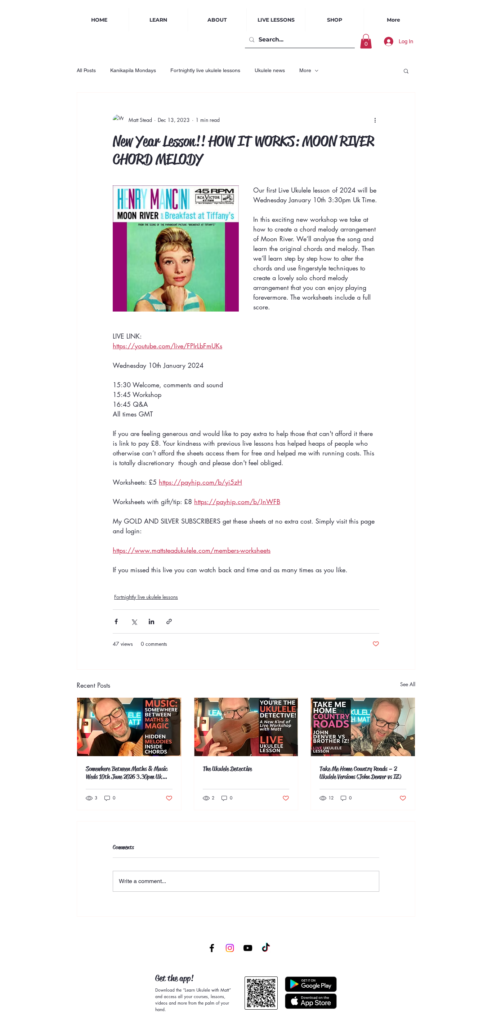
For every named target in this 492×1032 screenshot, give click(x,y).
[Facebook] (211, 948)
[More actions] (375, 120)
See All (407, 684)
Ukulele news (270, 70)
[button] (276, 19)
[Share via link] (169, 621)
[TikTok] (265, 948)
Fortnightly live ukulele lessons (205, 70)
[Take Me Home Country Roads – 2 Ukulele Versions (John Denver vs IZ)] (363, 727)
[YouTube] (247, 948)
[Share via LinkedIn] (151, 621)
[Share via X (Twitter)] (133, 621)
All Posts (86, 70)
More (305, 70)
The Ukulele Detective (227, 769)
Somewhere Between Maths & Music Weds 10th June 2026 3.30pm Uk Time (126, 773)
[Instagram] (229, 948)
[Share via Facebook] (116, 621)
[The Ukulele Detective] (246, 727)
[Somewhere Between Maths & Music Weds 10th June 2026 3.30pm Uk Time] (129, 727)
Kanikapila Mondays (133, 70)
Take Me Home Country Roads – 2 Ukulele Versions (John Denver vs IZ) (360, 773)
